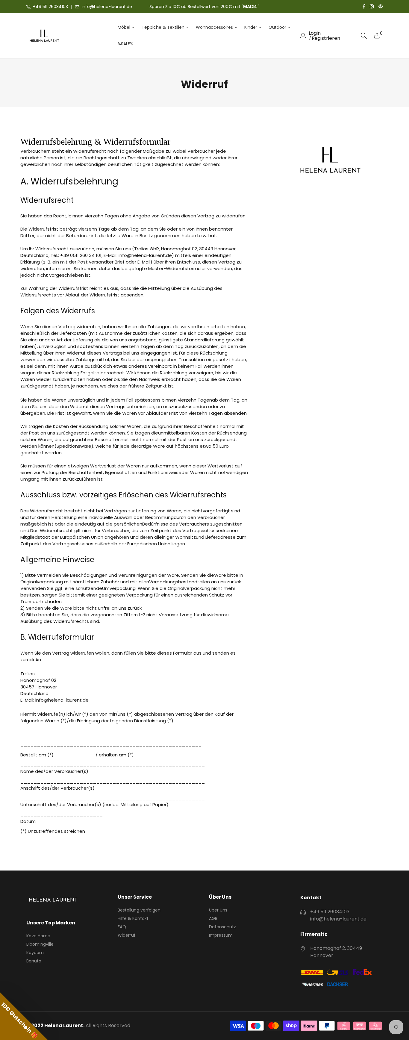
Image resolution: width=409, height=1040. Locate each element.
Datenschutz (222, 927)
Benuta (33, 961)
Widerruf (127, 935)
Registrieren (326, 38)
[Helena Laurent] (44, 35)
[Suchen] (364, 36)
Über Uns (218, 910)
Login (315, 33)
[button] (24, 1016)
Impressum (221, 935)
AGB (213, 918)
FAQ (122, 927)
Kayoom (35, 952)
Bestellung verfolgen (139, 910)
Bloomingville (40, 944)
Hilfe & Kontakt (133, 918)
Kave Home (38, 935)
